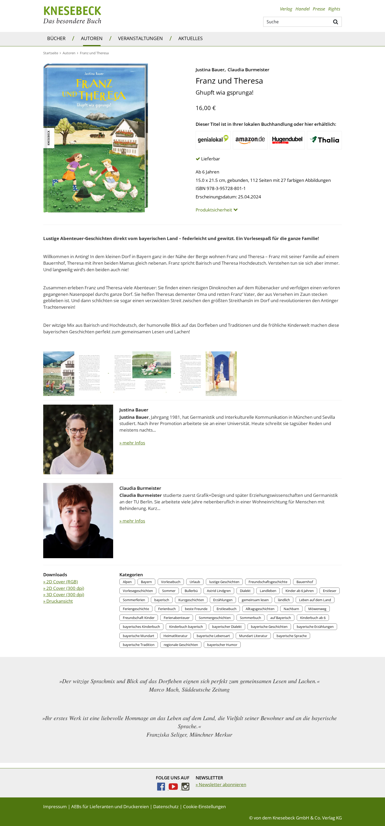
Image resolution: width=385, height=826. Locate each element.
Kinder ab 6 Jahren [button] (299, 590)
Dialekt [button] (245, 590)
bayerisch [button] (161, 599)
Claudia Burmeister (248, 70)
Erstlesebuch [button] (226, 608)
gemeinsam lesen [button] (255, 599)
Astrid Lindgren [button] (219, 590)
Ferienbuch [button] (167, 608)
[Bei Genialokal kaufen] (213, 140)
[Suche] (335, 21)
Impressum (55, 806)
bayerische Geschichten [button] (269, 626)
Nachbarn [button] (291, 608)
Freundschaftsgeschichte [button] (268, 581)
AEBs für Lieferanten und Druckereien (110, 806)
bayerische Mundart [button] (138, 635)
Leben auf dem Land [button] (315, 599)
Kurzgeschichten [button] (191, 599)
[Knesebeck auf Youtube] (175, 788)
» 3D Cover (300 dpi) (63, 594)
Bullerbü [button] (191, 590)
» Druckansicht (58, 601)
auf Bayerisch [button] (280, 617)
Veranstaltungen (140, 38)
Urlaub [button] (195, 581)
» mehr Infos (132, 443)
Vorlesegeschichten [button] (138, 590)
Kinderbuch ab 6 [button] (313, 617)
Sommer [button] (168, 590)
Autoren (92, 38)
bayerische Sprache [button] (292, 635)
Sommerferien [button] (134, 599)
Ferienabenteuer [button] (177, 617)
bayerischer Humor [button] (222, 644)
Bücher (56, 38)
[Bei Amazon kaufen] (250, 140)
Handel (302, 9)
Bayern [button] (146, 581)
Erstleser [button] (329, 590)
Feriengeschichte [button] (136, 608)
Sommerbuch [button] (250, 617)
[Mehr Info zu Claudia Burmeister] (78, 520)
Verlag (286, 9)
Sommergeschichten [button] (215, 617)
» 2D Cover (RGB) (60, 582)
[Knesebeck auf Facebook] (163, 788)
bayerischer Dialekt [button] (227, 626)
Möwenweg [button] (317, 608)
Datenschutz (166, 806)
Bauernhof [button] (304, 581)
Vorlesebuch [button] (170, 581)
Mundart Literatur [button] (253, 635)
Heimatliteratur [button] (175, 635)
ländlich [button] (284, 599)
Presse (319, 9)
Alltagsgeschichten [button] (260, 608)
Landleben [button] (268, 590)
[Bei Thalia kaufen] (324, 140)
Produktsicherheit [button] (214, 210)
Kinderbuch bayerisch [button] (186, 626)
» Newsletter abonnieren (221, 784)
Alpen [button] (127, 581)
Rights (334, 9)
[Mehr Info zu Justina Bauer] (78, 439)
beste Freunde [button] (196, 608)
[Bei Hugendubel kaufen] (287, 140)
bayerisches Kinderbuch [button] (141, 626)
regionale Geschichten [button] (181, 644)
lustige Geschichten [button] (224, 581)
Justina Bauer (210, 70)
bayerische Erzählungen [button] (315, 626)
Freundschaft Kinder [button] (139, 617)
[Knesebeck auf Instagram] (185, 788)
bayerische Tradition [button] (139, 644)
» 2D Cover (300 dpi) (63, 588)
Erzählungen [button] (223, 599)
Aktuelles (190, 38)
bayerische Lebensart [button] (213, 635)
